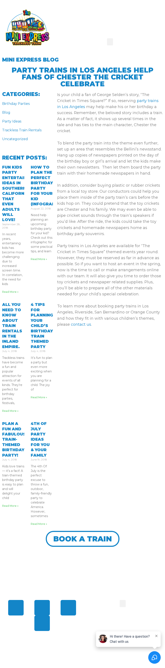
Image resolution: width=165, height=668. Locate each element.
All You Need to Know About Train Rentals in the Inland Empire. (12, 325)
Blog (6, 112)
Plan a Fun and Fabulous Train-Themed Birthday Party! (14, 439)
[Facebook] (16, 607)
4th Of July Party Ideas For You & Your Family (40, 439)
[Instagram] (68, 607)
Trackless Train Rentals (21, 130)
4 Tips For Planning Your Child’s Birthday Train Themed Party (42, 325)
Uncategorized (15, 139)
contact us (81, 324)
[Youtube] (42, 623)
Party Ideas (11, 121)
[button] (110, 41)
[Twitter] (42, 607)
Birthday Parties (16, 104)
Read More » (10, 291)
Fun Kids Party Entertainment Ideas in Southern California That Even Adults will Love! (20, 193)
